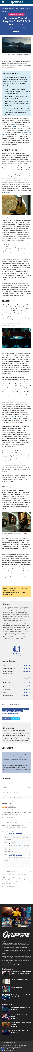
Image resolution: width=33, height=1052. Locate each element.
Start (3, 8)
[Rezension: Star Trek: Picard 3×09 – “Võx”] (6, 1032)
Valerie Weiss (11, 711)
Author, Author (16, 126)
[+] (22, 797)
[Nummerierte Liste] (11, 798)
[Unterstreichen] (7, 798)
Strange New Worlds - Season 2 (22, 8)
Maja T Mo (12, 833)
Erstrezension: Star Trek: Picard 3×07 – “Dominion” (19, 1015)
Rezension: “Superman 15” (16, 987)
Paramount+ (12, 709)
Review (4, 711)
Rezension (4, 709)
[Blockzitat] (15, 798)
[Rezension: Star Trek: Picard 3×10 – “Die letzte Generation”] (6, 1024)
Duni (17, 835)
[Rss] (3, 964)
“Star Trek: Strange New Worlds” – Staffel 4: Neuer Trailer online (20, 995)
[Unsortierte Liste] (13, 798)
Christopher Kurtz (13, 28)
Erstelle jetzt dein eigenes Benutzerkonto (14, 755)
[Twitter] (11, 964)
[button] (14, 1047)
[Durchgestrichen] (9, 798)
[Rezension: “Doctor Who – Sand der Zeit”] (6, 981)
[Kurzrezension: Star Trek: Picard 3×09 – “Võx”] (6, 1009)
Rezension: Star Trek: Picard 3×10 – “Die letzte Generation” (21, 1023)
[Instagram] (15, 964)
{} (20, 797)
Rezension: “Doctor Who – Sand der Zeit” (19, 979)
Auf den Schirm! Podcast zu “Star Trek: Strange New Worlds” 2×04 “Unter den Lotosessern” (21, 972)
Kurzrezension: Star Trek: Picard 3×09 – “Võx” (21, 1007)
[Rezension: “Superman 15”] (6, 989)
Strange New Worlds (9, 8)
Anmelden (28, 787)
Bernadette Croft (6, 713)
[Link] (18, 798)
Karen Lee (14, 713)
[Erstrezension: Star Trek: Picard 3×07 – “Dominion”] (6, 1017)
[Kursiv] (5, 798)
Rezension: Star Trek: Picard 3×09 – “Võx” (20, 1030)
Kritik (27, 709)
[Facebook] (7, 964)
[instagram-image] (7, 912)
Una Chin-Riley (20, 709)
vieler (13, 416)
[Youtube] (19, 964)
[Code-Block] (17, 798)
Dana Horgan (19, 711)
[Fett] (3, 798)
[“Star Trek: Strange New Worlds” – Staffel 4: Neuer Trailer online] (6, 997)
